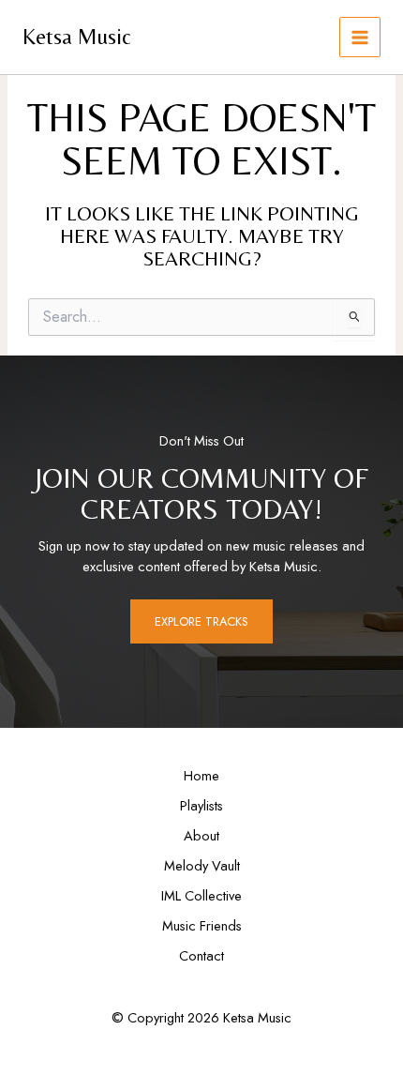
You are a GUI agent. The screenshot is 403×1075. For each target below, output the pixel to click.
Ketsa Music (76, 36)
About (201, 835)
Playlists (201, 805)
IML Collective (201, 895)
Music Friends (202, 925)
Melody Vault (202, 865)
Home (201, 775)
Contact (201, 955)
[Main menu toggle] (360, 37)
